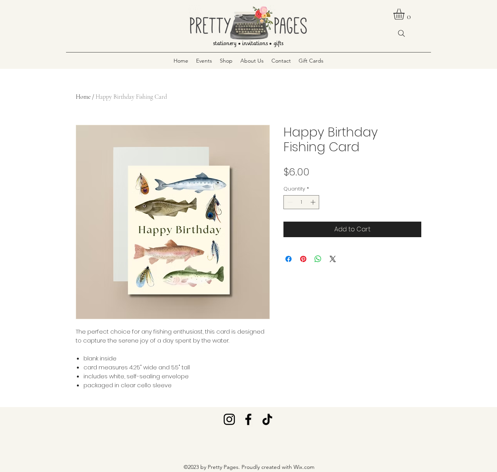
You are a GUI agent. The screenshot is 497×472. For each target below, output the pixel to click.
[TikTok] (267, 419)
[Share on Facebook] (288, 259)
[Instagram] (229, 419)
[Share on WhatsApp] (318, 259)
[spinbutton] (301, 202)
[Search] (401, 33)
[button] (405, 14)
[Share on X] (332, 259)
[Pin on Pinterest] (303, 259)
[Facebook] (248, 419)
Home (83, 97)
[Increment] (313, 202)
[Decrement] (289, 202)
